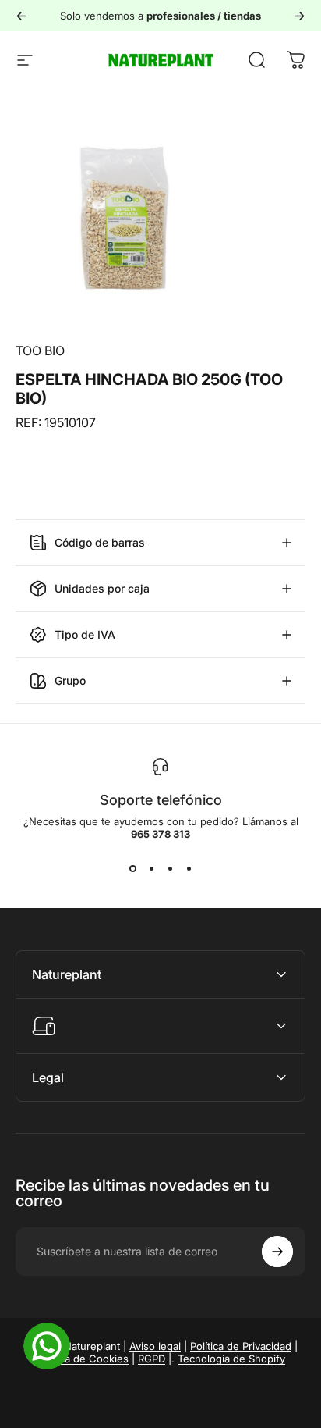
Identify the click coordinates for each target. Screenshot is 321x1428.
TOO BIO (40, 350)
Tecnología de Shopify (231, 1358)
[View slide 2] (151, 868)
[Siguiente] (299, 15)
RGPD (151, 1358)
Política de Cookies (83, 1358)
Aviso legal (155, 1346)
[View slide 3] (169, 868)
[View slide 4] (188, 868)
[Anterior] (22, 15)
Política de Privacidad (240, 1346)
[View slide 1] (132, 868)
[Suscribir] (277, 1251)
